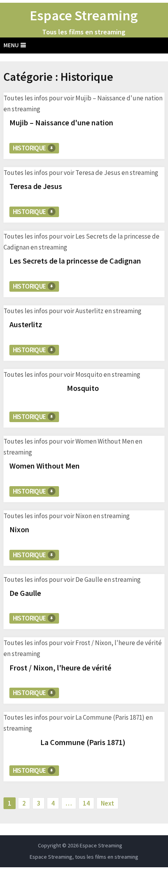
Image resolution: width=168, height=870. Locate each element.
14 (86, 803)
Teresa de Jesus (35, 186)
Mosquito (83, 388)
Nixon (19, 529)
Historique (29, 148)
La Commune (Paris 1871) (82, 742)
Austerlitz (25, 324)
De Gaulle (25, 593)
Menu (11, 45)
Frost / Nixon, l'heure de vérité (60, 667)
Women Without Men (44, 466)
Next (107, 803)
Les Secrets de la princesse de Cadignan (75, 261)
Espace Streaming (84, 15)
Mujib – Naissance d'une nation (61, 122)
